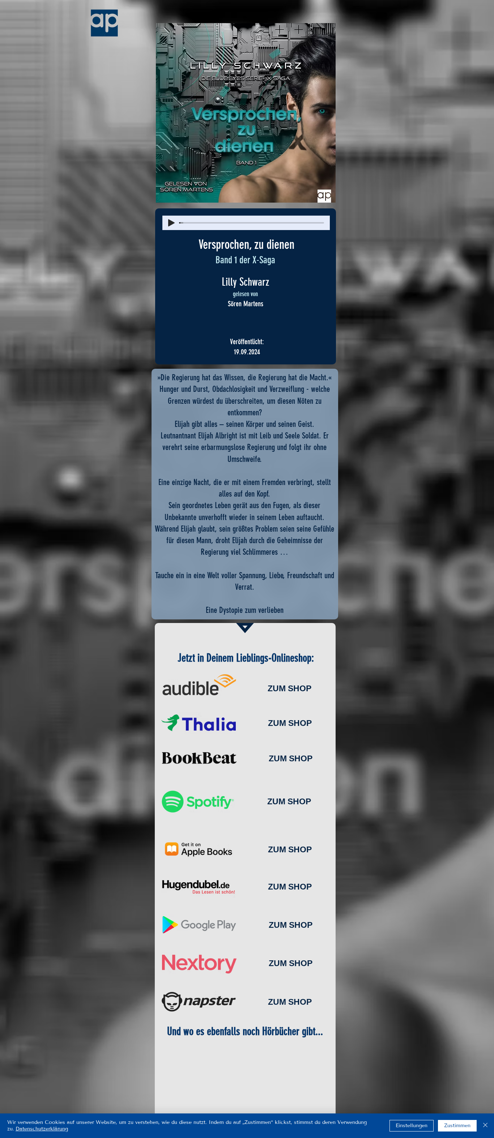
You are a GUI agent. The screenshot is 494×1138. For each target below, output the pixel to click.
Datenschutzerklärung (42, 1129)
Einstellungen (411, 1125)
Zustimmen (457, 1125)
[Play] (171, 222)
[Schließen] (485, 1125)
